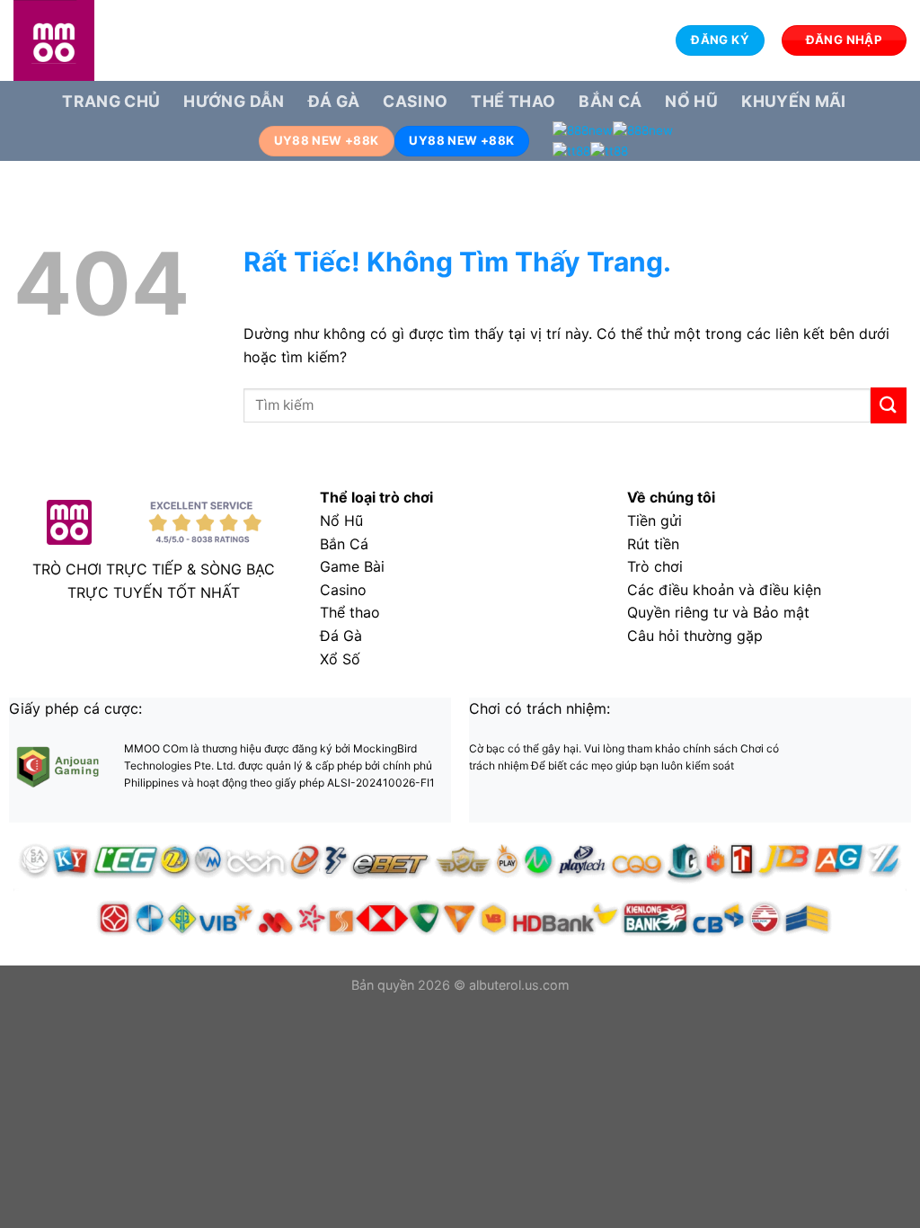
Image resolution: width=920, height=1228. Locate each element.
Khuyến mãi (793, 101)
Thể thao (513, 101)
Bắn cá (610, 101)
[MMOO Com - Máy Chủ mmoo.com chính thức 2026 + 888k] (103, 40)
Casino (415, 101)
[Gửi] (889, 405)
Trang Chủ (111, 101)
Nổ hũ (691, 101)
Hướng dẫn (233, 101)
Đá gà (334, 101)
